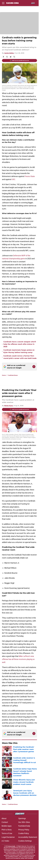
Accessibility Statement (27, 837)
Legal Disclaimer (8, 837)
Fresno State (30, 176)
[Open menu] (3, 3)
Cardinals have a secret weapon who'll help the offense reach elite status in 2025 (19, 344)
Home (4, 375)
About (4, 818)
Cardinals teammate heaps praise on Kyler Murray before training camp (18, 351)
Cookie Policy (23, 833)
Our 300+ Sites (24, 822)
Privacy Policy (23, 830)
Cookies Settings (25, 841)
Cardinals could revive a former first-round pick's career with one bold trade (19, 357)
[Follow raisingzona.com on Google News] (33, 366)
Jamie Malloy (9, 53)
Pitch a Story (7, 830)
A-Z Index (5, 841)
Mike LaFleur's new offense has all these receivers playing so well (18, 659)
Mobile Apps (7, 826)
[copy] (14, 56)
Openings (22, 818)
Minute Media (11, 846)
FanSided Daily (24, 826)
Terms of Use (7, 833)
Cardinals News (13, 375)
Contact (5, 822)
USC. (14, 179)
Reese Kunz (8, 406)
